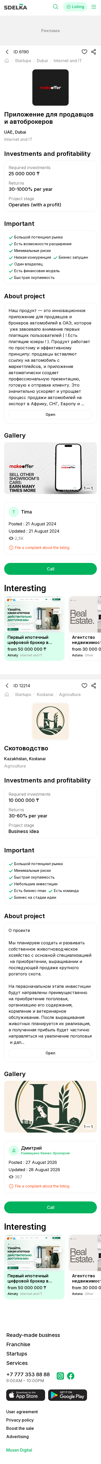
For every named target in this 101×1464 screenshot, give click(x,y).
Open (50, 414)
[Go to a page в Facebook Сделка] (71, 1377)
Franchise (18, 1344)
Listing (78, 6)
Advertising (17, 1436)
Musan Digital (19, 1450)
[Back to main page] (6, 60)
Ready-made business (33, 1335)
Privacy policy (20, 1420)
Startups (16, 1354)
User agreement (22, 1411)
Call (50, 568)
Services (17, 1363)
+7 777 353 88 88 (28, 1374)
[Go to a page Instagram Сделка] (60, 1377)
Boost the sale (20, 1428)
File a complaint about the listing (42, 547)
